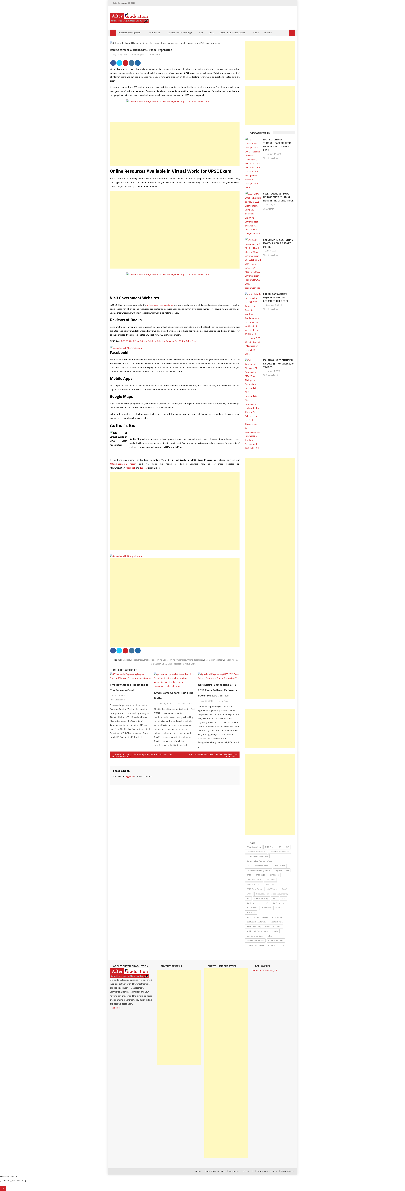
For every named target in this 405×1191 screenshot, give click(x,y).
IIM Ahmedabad (253, 903)
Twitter (144, 467)
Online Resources (195, 659)
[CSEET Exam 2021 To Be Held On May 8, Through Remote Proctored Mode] (253, 213)
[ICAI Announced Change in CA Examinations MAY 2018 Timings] (253, 404)
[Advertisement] (175, 144)
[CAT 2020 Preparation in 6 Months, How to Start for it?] (253, 264)
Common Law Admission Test (259, 860)
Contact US (248, 1171)
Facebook (125, 659)
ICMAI (275, 898)
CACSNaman (268, 208)
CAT (287, 846)
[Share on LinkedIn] (131, 63)
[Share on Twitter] (119, 63)
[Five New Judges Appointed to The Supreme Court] (130, 676)
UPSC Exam (156, 663)
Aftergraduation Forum (123, 463)
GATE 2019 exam (254, 879)
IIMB (266, 903)
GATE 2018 (260, 874)
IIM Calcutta (252, 907)
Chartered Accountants (279, 851)
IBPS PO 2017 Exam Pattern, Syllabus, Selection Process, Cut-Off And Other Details (160, 341)
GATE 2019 (274, 874)
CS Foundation (279, 865)
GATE (249, 874)
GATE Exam (270, 884)
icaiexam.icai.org (261, 898)
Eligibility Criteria (282, 870)
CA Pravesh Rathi (270, 375)
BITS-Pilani (269, 846)
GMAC (284, 889)
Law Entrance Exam (255, 935)
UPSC (211, 32)
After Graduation (117, 699)
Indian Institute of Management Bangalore (264, 917)
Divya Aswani (224, 700)
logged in (129, 776)
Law (201, 32)
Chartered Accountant (256, 851)
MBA (270, 935)
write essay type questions (160, 304)
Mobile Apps (150, 659)
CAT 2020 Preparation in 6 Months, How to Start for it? (278, 243)
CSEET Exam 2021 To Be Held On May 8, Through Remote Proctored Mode (278, 197)
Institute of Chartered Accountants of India (265, 921)
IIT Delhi (278, 907)
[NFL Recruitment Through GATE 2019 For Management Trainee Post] (253, 163)
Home (198, 1171)
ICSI (283, 898)
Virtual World (190, 663)
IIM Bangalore (278, 903)
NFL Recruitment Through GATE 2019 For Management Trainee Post (277, 145)
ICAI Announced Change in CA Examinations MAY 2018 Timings (278, 363)
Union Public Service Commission (261, 945)
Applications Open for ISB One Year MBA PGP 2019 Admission (213, 755)
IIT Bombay (266, 907)
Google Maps (137, 659)
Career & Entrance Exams (232, 32)
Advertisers (234, 1171)
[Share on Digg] (138, 63)
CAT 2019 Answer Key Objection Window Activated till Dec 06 (275, 297)
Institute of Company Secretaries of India (264, 926)
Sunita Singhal (138, 54)
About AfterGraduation (215, 1171)
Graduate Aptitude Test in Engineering (272, 893)
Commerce (154, 32)
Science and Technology (180, 32)
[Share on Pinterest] (125, 63)
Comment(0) (154, 54)
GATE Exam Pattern (255, 889)
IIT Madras (251, 912)
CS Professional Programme (258, 870)
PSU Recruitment (275, 940)
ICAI (248, 898)
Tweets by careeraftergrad (264, 970)
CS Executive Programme (257, 865)
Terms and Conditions (267, 1171)
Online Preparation (177, 659)
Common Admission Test (257, 856)
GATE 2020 (270, 879)
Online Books (162, 659)
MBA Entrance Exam (255, 940)
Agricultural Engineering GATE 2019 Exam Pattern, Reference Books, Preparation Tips (217, 690)
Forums (268, 32)
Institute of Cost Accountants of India (262, 931)
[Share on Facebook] (113, 63)
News (256, 32)
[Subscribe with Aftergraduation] (126, 347)
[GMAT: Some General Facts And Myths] (175, 680)
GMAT (249, 893)
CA (280, 846)
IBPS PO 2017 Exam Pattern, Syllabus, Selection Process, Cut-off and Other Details (142, 755)
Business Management (129, 32)
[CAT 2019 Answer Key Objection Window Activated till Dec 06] (253, 324)
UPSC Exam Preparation (173, 663)
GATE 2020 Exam (254, 884)
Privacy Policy (287, 1171)
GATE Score (272, 889)
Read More (115, 1007)
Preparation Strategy (213, 659)
